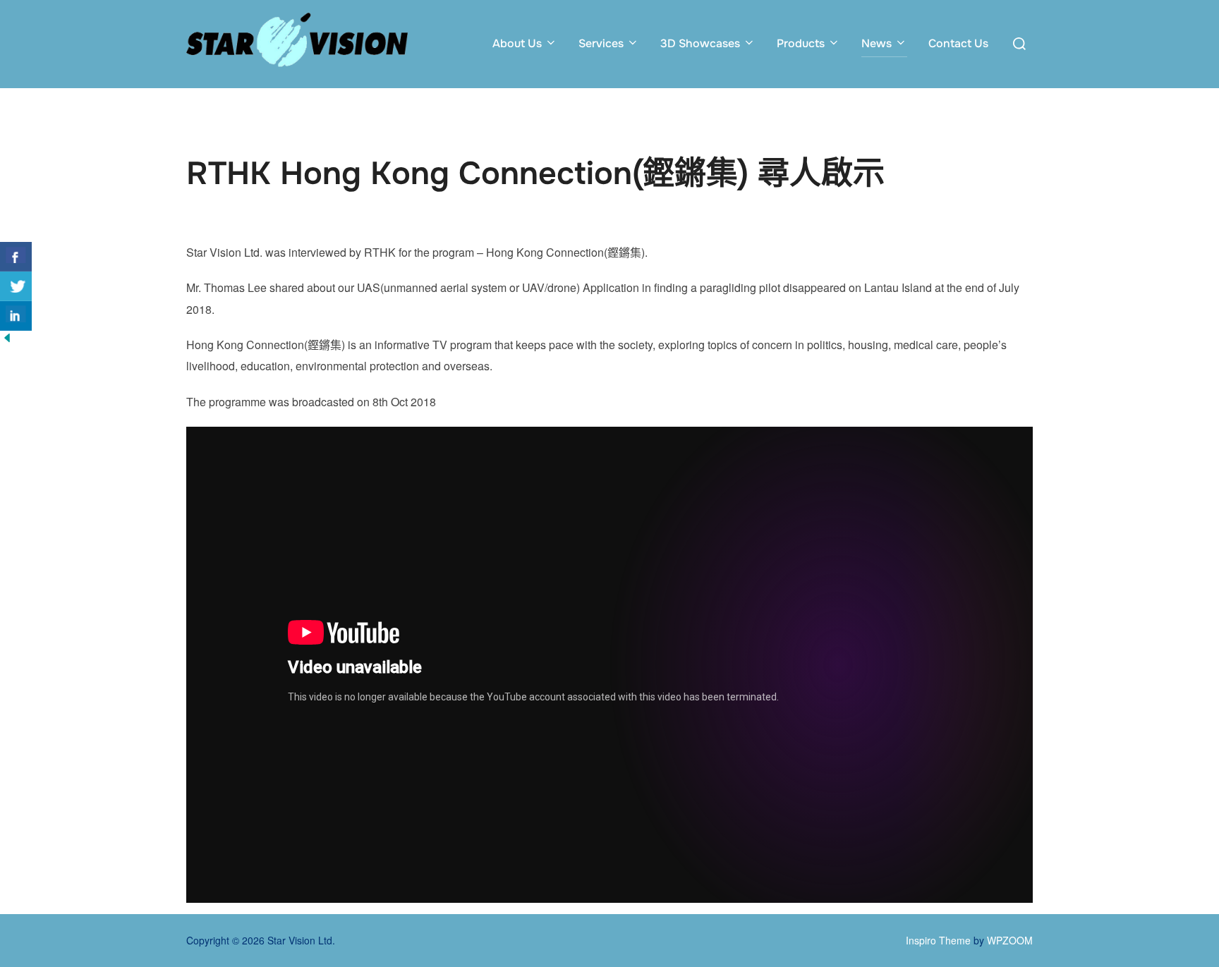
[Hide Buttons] (7, 340)
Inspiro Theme (938, 940)
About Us (517, 43)
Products (801, 43)
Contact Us (958, 43)
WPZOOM (1010, 940)
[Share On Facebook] (16, 257)
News (876, 43)
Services (601, 43)
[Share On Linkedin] (16, 316)
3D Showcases (700, 43)
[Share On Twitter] (16, 286)
